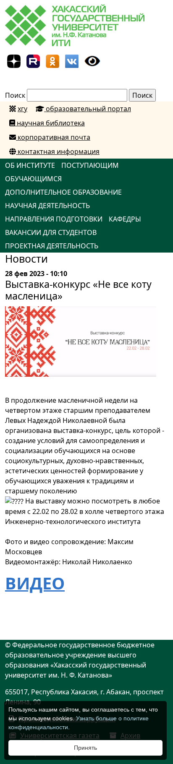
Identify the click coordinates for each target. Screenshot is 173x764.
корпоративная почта (53, 137)
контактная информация (58, 151)
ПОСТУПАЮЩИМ (90, 165)
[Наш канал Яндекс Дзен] (14, 60)
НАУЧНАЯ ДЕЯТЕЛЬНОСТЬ (47, 205)
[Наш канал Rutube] (33, 60)
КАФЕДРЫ (125, 219)
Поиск (15, 95)
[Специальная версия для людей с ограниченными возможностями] (92, 60)
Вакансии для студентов (51, 232)
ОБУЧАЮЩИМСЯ (33, 178)
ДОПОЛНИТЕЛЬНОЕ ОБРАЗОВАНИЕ (63, 192)
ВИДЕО (35, 583)
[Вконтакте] (72, 60)
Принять (85, 747)
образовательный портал (87, 108)
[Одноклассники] (52, 60)
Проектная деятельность (51, 245)
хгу (22, 108)
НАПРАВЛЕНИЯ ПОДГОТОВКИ (53, 219)
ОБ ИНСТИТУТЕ (30, 165)
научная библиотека (50, 123)
